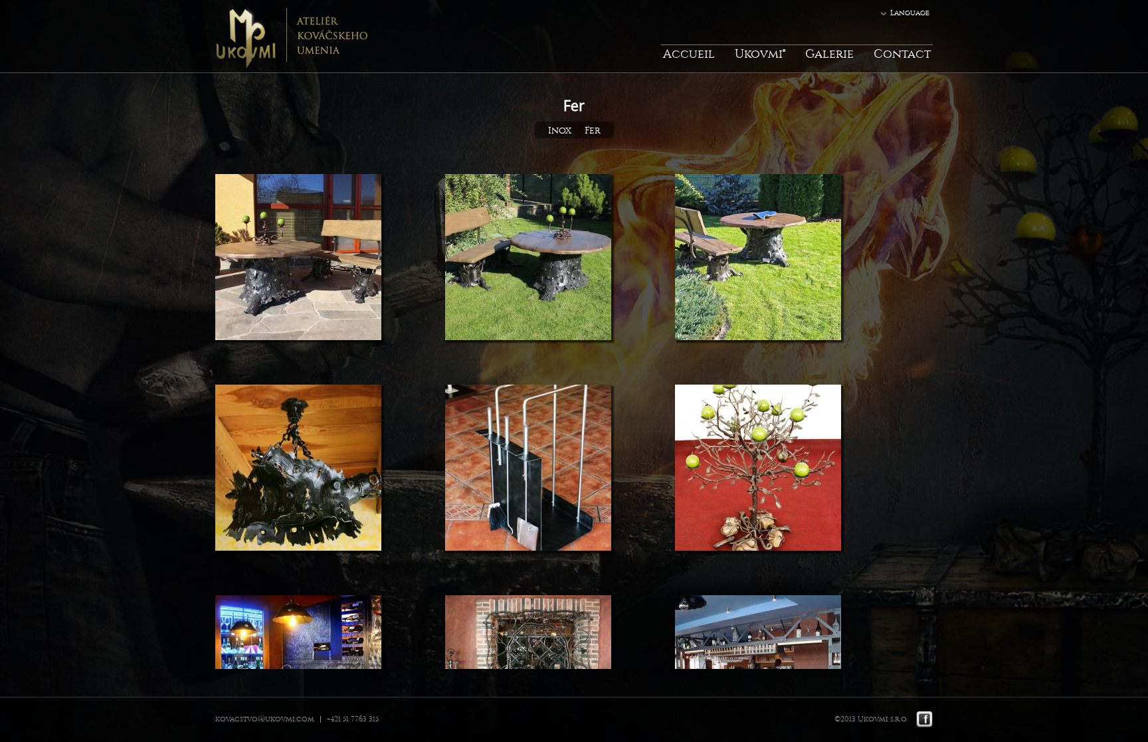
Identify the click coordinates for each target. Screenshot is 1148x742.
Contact (902, 54)
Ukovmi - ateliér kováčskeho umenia (291, 36)
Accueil (689, 54)
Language (909, 13)
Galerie (829, 54)
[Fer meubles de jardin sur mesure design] (528, 259)
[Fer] (298, 470)
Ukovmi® (760, 54)
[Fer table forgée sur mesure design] (298, 259)
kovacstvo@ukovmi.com (264, 719)
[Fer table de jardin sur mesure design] (758, 259)
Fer (593, 130)
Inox (559, 130)
